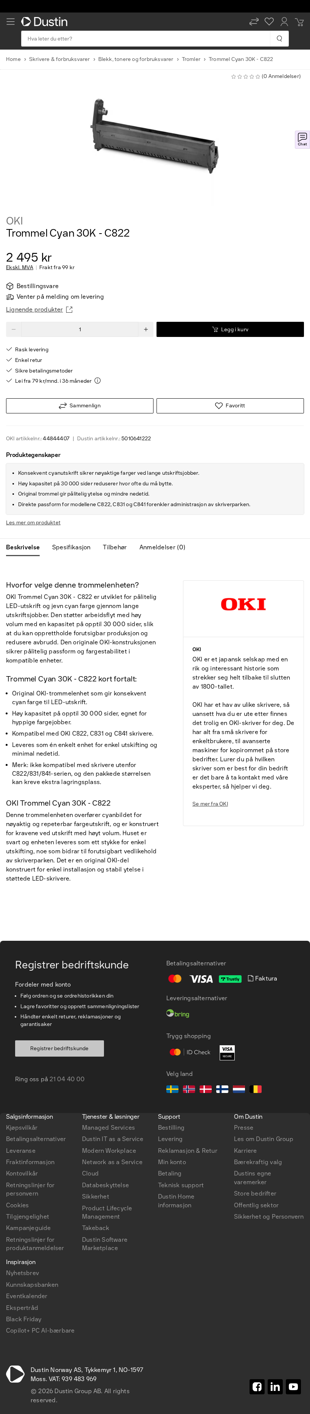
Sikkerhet (95, 1196)
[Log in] (284, 21)
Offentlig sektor (256, 1205)
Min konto (172, 1162)
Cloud (90, 1173)
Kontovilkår (22, 1173)
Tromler (191, 59)
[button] (254, 21)
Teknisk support (181, 1185)
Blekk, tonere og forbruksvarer (136, 59)
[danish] (206, 1090)
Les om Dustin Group (263, 1139)
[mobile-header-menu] (10, 21)
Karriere (245, 1150)
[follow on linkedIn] (275, 1386)
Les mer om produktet (33, 522)
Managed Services (108, 1127)
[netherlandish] (239, 1090)
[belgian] (256, 1090)
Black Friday (23, 1319)
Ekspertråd (22, 1307)
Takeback (96, 1228)
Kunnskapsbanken (32, 1284)
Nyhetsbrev (22, 1273)
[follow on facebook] (257, 1386)
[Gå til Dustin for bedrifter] (45, 21)
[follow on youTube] (293, 1386)
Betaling (170, 1173)
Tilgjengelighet (27, 1216)
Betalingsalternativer (36, 1139)
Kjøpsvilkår (21, 1127)
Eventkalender (27, 1296)
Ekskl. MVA (19, 267)
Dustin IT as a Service (112, 1139)
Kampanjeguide (28, 1228)
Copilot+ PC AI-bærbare (40, 1330)
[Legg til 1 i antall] (145, 329)
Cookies (17, 1205)
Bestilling (171, 1127)
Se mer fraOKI (210, 804)
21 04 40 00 (67, 1079)
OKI (14, 221)
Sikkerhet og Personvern (269, 1216)
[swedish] (172, 1090)
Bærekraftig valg (258, 1162)
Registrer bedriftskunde (59, 1048)
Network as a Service (112, 1162)
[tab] (26, 547)
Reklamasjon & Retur (187, 1150)
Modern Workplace (109, 1150)
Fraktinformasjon (30, 1162)
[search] (279, 38)
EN (23, 1008)
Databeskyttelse (105, 1185)
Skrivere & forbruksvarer (59, 59)
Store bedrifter (255, 1193)
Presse (243, 1127)
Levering (170, 1139)
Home (13, 59)
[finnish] (222, 1090)
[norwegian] (189, 1090)
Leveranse (21, 1150)
